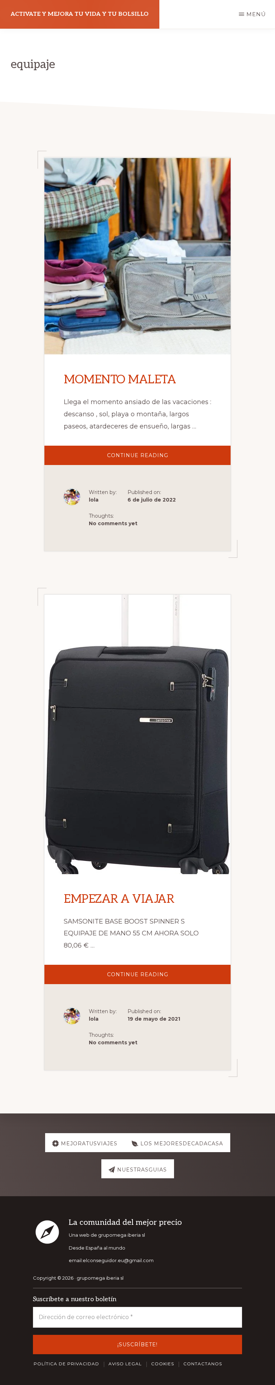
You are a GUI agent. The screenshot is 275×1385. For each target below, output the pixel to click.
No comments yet (113, 523)
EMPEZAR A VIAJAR (119, 899)
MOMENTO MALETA (120, 380)
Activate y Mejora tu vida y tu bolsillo (80, 14)
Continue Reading (153, 458)
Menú (256, 14)
